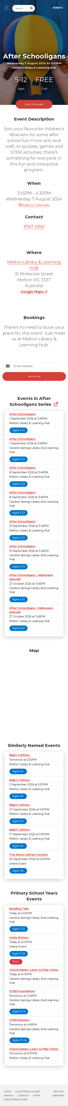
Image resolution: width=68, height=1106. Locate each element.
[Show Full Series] (55, 404)
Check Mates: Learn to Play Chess (33, 970)
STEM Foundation (22, 991)
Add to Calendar (36, 205)
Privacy (9, 1095)
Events (58, 7)
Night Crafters (19, 755)
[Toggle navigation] (5, 7)
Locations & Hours (27, 1091)
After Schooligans (22, 414)
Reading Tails (19, 908)
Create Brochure (16, 1099)
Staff (36, 1095)
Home (7, 1091)
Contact (23, 1095)
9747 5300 (34, 226)
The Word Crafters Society (28, 854)
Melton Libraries (58, 1093)
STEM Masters (19, 1020)
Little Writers (19, 937)
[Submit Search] (31, 8)
